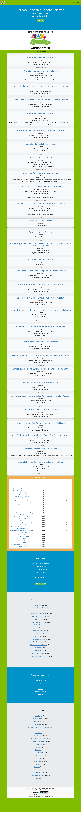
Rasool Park (38, 744)
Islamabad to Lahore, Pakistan (40, 57)
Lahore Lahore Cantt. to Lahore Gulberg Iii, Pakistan (41, 462)
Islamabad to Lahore (22, 493)
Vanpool (40, 689)
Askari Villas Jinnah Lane (38, 616)
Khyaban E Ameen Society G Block (38, 727)
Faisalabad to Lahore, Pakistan (40, 259)
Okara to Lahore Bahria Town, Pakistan (40, 71)
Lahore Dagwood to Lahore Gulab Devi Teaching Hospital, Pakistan (40, 396)
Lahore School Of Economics (38, 613)
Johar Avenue (38, 636)
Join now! (40, 20)
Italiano (42, 789)
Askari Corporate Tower (38, 639)
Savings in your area (40, 583)
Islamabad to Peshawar (22, 509)
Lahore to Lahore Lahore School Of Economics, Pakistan (40, 130)
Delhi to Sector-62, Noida (22, 536)
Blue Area (37, 767)
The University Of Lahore (38, 738)
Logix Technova (38, 659)
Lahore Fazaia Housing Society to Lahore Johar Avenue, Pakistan (40, 355)
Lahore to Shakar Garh (22, 483)
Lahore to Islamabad (22, 485)
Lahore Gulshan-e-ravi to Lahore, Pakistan (40, 409)
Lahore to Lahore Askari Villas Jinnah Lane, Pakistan (40, 186)
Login (78, 2)
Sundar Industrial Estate (38, 608)
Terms (31, 788)
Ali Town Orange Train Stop (38, 622)
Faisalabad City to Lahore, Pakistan (40, 144)
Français (38, 789)
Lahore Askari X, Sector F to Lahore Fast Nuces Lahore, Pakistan (40, 99)
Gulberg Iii (38, 650)
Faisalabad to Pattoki (22, 519)
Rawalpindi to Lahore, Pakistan (40, 220)
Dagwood (38, 750)
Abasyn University (37, 653)
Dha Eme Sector (38, 630)
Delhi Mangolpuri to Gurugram (22, 507)
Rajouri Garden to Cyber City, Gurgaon (22, 497)
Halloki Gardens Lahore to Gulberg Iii (22, 523)
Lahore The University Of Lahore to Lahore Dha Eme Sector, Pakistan (40, 310)
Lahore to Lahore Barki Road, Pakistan (40, 448)
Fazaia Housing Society (38, 741)
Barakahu (37, 721)
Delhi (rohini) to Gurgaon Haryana (22, 481)
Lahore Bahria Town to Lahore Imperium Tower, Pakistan (41, 203)
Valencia (38, 758)
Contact (39, 788)
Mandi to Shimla (22, 499)
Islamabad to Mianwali (22, 511)
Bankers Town (38, 625)
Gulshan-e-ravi (38, 753)
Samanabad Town (38, 633)
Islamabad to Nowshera (22, 495)
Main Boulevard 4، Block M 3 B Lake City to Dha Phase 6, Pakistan (40, 435)
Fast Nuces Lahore (38, 611)
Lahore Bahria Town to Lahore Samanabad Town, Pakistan (40, 326)
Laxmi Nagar (39, 778)
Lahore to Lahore (22, 534)
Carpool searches (40, 680)
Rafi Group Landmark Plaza (38, 645)
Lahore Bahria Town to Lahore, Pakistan (40, 341)
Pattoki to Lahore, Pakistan (40, 232)
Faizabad (37, 770)
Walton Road (38, 736)
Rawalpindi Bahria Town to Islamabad (22, 503)
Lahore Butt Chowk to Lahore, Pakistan (40, 382)
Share (43, 788)
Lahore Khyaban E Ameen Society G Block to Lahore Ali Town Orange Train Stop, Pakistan (40, 244)
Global (41, 683)
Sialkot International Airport (37, 656)
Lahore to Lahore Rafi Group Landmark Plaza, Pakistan (40, 423)
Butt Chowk (38, 747)
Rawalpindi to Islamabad (22, 505)
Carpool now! (40, 686)
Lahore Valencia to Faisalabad (22, 501)
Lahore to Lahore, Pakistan (40, 157)
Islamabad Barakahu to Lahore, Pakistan (40, 173)
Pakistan (59, 10)
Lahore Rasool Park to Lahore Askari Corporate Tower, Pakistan (40, 369)
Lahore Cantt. (38, 755)
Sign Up (74, 2)
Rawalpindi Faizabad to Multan (22, 517)
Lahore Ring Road (38, 772)
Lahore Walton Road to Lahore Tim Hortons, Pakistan (40, 298)
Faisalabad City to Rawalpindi (22, 521)
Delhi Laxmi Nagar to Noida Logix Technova (22, 544)
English (33, 789)
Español (47, 789)
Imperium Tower (38, 619)
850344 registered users (40, 13)
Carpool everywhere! (40, 691)
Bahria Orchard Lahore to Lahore (22, 491)
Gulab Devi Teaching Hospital (38, 642)
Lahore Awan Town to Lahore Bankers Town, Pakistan (40, 284)
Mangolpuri (38, 764)
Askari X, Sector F (38, 719)
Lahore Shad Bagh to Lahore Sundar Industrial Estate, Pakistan (40, 86)
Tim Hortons (38, 628)
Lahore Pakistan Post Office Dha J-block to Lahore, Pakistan (40, 270)
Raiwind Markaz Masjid (38, 775)
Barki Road (38, 647)
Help (28, 788)
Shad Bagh (38, 716)
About (35, 788)
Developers (48, 788)
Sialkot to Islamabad (22, 542)
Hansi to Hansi (22, 540)
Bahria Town (38, 605)
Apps (53, 788)
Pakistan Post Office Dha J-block (38, 730)
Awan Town (38, 733)
